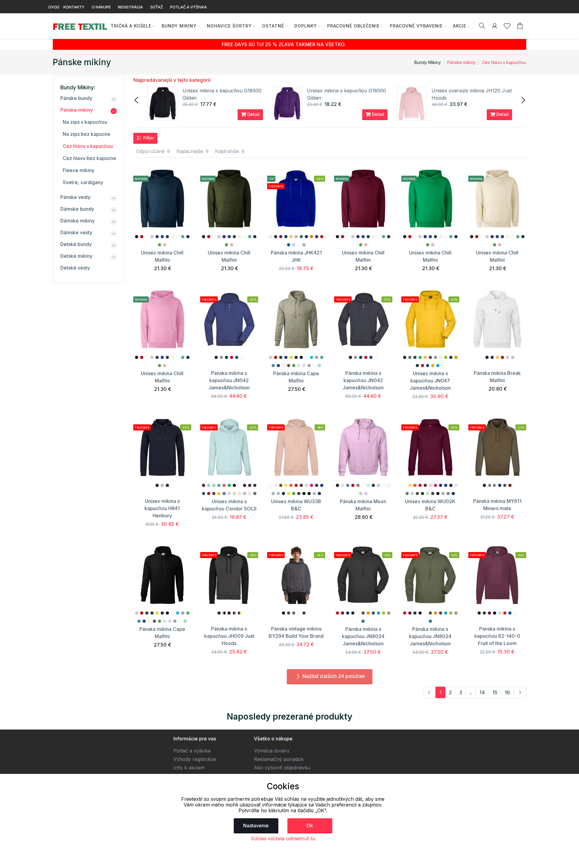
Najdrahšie (228, 151)
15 (494, 692)
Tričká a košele (131, 25)
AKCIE (459, 25)
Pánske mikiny (461, 62)
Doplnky (305, 25)
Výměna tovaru (271, 751)
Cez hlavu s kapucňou (504, 62)
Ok (309, 825)
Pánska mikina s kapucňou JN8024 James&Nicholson (363, 636)
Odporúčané (151, 151)
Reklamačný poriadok (279, 759)
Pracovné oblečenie (353, 25)
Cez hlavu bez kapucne (89, 158)
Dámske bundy (77, 209)
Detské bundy (76, 244)
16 (507, 692)
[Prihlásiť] (494, 27)
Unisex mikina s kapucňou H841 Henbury (162, 508)
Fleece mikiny (78, 170)
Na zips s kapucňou (85, 122)
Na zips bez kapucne (86, 134)
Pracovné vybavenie (416, 25)
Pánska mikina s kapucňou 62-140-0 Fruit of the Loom (497, 636)
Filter (148, 137)
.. (471, 692)
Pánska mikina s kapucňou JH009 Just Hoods (229, 636)
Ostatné (273, 25)
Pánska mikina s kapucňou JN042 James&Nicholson (229, 380)
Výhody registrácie (194, 759)
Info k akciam (188, 768)
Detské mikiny (76, 256)
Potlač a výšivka (191, 751)
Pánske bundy (76, 98)
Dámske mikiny (77, 221)
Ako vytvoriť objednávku (282, 768)
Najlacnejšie (190, 151)
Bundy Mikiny (179, 25)
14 (482, 692)
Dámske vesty (76, 232)
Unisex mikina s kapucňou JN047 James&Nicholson (430, 380)
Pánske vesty (75, 197)
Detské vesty (75, 268)
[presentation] (137, 100)
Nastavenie (256, 825)
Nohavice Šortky (229, 25)
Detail (253, 114)
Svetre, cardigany (83, 182)
